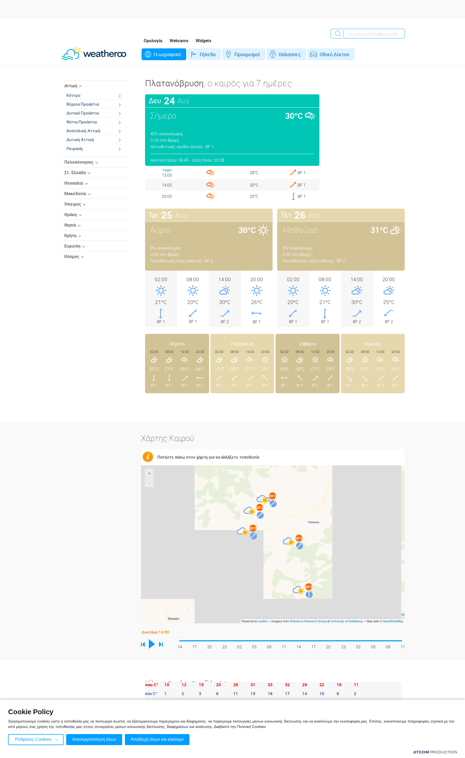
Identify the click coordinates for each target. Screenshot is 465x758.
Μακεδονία (75, 193)
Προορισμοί (247, 54)
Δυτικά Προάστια (82, 113)
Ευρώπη (72, 246)
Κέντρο (73, 95)
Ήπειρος (72, 204)
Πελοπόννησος (78, 162)
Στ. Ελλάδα (75, 173)
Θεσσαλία (73, 183)
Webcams (179, 41)
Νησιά (70, 225)
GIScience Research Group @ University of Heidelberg (326, 621)
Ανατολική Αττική (83, 130)
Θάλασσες (290, 54)
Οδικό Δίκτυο (334, 54)
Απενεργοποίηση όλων (94, 739)
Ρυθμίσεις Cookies (33, 739)
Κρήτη (70, 235)
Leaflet (262, 621)
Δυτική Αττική (80, 139)
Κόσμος (71, 256)
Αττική (70, 86)
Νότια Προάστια (81, 121)
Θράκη (70, 214)
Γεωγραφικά (167, 54)
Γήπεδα (208, 54)
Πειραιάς (74, 148)
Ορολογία (153, 41)
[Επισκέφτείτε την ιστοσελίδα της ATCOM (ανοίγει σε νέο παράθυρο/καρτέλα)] (435, 752)
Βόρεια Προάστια (82, 104)
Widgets (203, 41)
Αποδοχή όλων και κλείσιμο (157, 739)
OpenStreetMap (393, 621)
